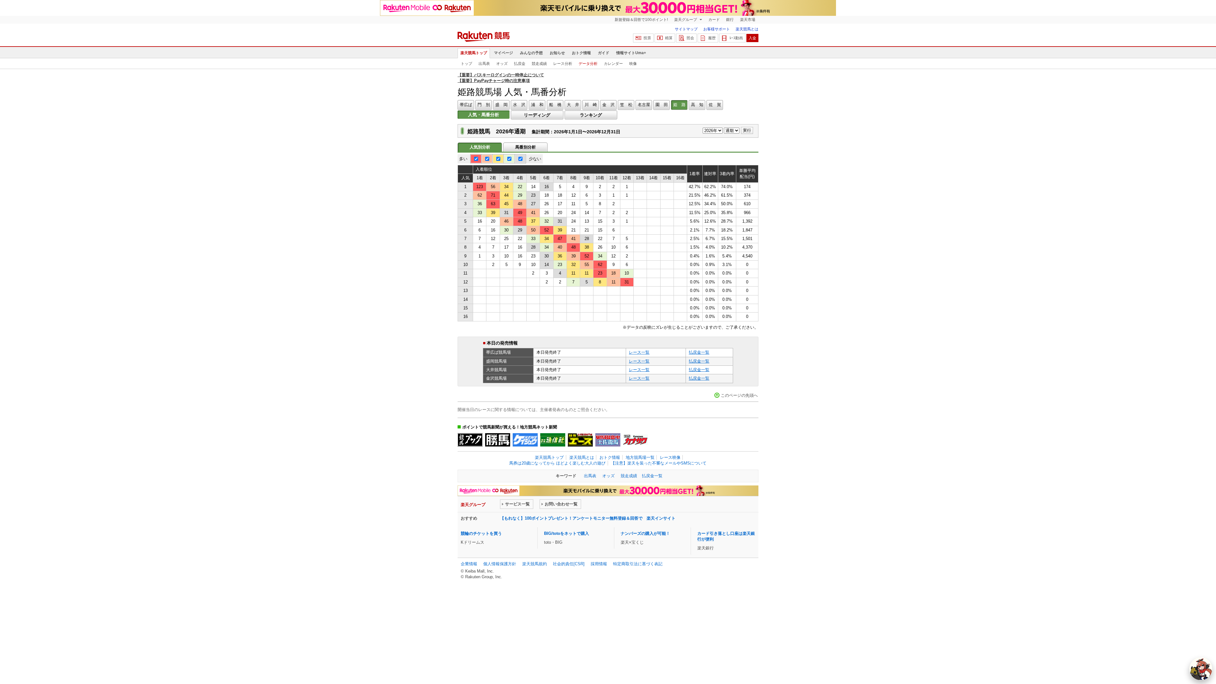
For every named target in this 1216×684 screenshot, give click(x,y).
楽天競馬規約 (534, 563)
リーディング (537, 114)
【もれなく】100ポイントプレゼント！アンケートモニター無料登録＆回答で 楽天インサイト (587, 518)
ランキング (591, 114)
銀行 (730, 19)
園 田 (662, 104)
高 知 (697, 104)
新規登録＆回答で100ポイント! (641, 19)
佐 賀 (715, 104)
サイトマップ (686, 29)
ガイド (603, 53)
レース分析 (562, 63)
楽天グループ (686, 19)
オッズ (502, 63)
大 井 (573, 104)
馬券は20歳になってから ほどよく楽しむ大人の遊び (557, 463)
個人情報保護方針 (499, 563)
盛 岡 (501, 104)
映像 (633, 63)
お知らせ (557, 53)
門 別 (484, 104)
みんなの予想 (531, 53)
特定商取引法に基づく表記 (637, 563)
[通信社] (552, 439)
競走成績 (539, 63)
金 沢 (608, 104)
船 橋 (555, 104)
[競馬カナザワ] (635, 439)
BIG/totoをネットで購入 (566, 533)
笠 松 (626, 104)
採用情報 (599, 563)
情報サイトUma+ (631, 53)
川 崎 (591, 104)
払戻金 (519, 63)
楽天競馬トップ (473, 53)
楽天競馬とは (747, 29)
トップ (466, 63)
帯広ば (466, 104)
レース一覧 (639, 352)
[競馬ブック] (470, 439)
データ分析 (588, 63)
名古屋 (644, 104)
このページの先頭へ (739, 395)
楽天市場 (747, 19)
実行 (747, 130)
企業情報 (469, 563)
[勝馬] (497, 439)
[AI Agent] (1200, 668)
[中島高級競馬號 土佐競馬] (607, 439)
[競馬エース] (580, 439)
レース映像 (670, 457)
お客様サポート (716, 29)
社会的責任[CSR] (569, 563)
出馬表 (484, 63)
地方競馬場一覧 (640, 457)
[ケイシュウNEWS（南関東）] (525, 439)
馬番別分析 (525, 147)
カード (714, 19)
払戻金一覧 (699, 352)
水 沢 (519, 104)
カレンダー (613, 63)
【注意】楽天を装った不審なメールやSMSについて (658, 463)
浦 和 (537, 104)
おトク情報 (581, 53)
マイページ (503, 53)
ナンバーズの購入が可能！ (645, 533)
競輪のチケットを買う (481, 533)
